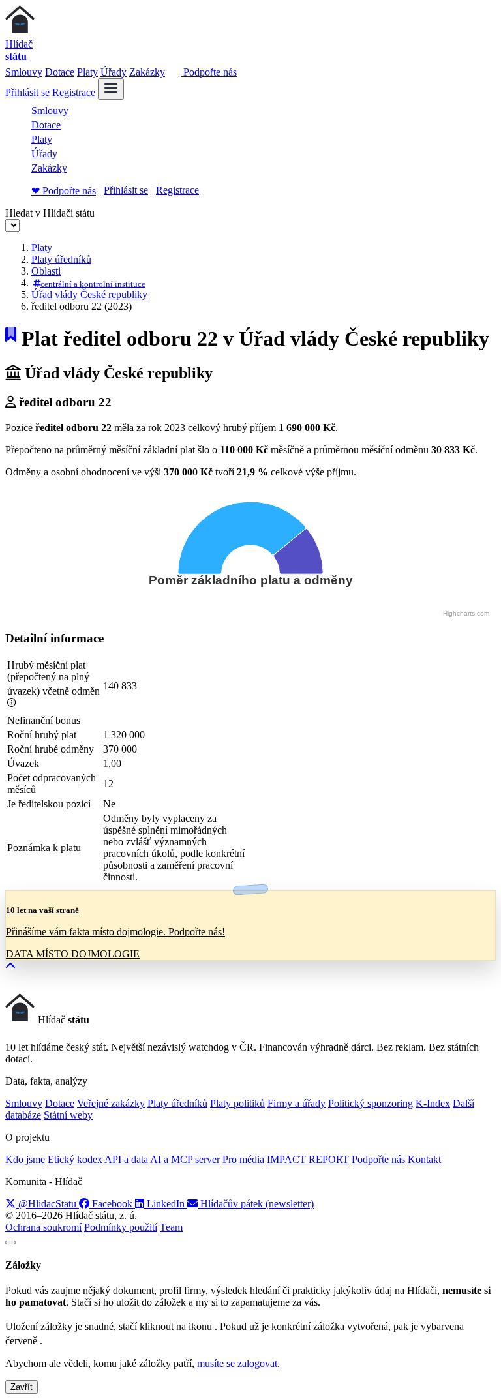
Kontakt (424, 1159)
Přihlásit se (27, 92)
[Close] (10, 1242)
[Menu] (111, 89)
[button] (10, 966)
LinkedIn (165, 1203)
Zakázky (147, 72)
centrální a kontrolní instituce (92, 283)
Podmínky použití (120, 1227)
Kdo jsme (25, 1159)
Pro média (243, 1159)
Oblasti (46, 271)
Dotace (59, 72)
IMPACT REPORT (308, 1159)
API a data (126, 1159)
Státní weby (68, 1115)
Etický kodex (75, 1159)
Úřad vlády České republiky (89, 294)
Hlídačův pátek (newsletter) (256, 1203)
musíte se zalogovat (237, 1363)
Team (171, 1227)
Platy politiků (237, 1103)
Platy (87, 72)
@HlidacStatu (47, 1203)
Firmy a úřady (296, 1103)
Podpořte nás (209, 72)
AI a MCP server (185, 1159)
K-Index (433, 1103)
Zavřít (21, 1387)
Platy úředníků (61, 259)
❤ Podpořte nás (63, 190)
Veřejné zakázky (111, 1103)
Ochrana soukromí (43, 1227)
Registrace (73, 92)
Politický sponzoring (370, 1103)
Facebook (112, 1203)
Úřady (113, 72)
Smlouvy (23, 72)
